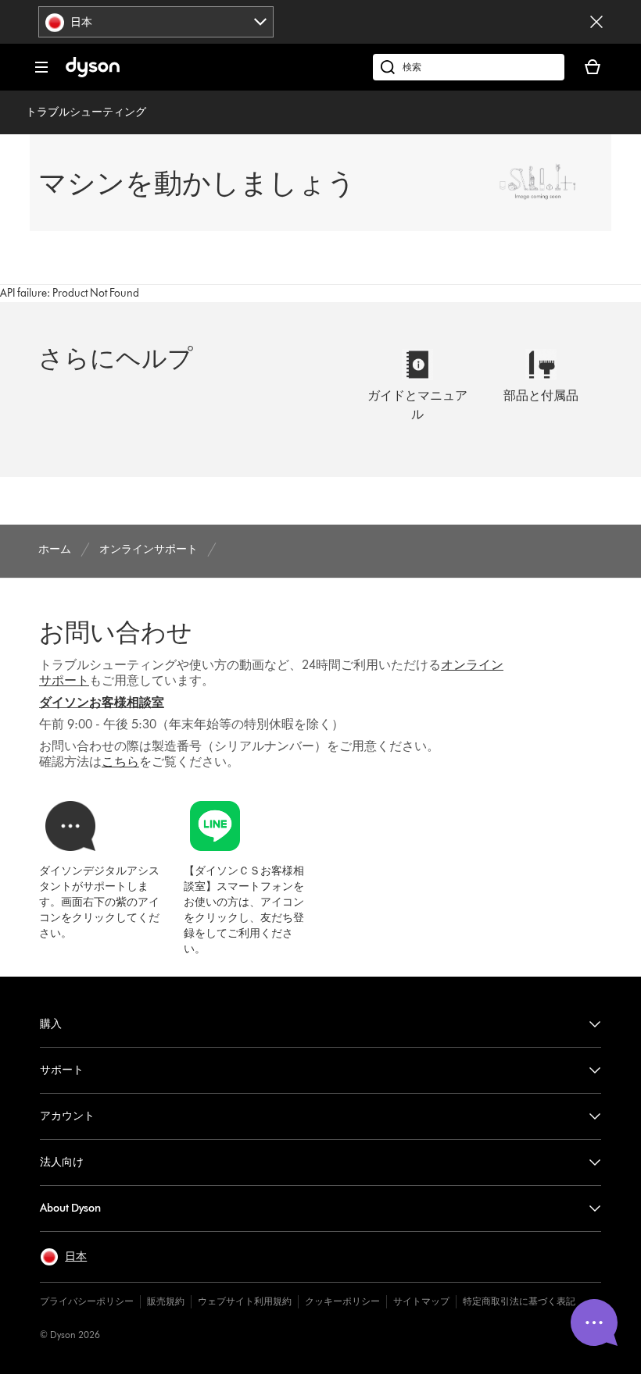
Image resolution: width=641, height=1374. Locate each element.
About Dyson (70, 1208)
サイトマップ (421, 1301)
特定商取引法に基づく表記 (519, 1301)
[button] (63, 1257)
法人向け (62, 1162)
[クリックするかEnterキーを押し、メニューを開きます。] (41, 67)
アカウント (67, 1116)
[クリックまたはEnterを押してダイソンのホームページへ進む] (93, 73)
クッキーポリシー (342, 1301)
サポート (62, 1070)
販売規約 (165, 1301)
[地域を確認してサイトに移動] (596, 22)
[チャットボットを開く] (594, 1322)
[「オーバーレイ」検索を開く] (468, 67)
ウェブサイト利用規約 (245, 1301)
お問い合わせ (115, 632)
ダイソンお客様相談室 (101, 702)
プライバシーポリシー (87, 1301)
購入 (51, 1023)
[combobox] (156, 21)
